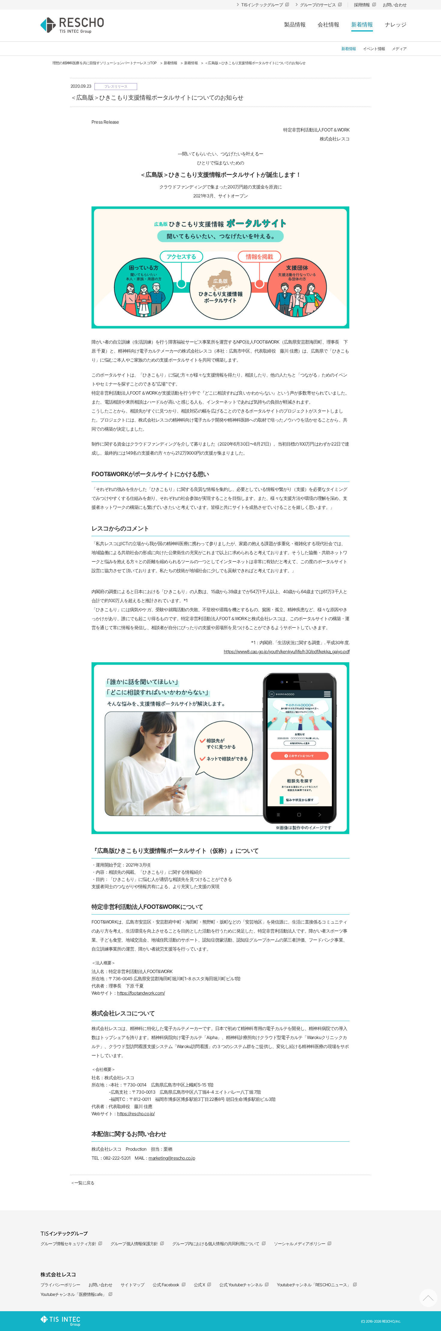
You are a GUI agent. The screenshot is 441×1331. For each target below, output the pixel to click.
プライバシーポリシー (60, 1284)
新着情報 (362, 24)
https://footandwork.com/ (141, 993)
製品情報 (295, 24)
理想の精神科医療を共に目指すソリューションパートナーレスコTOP (104, 63)
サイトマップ (132, 1284)
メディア (399, 49)
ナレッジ (395, 24)
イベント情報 (374, 49)
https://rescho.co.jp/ (135, 1113)
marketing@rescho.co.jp (171, 1158)
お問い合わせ (100, 1284)
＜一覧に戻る (82, 1182)
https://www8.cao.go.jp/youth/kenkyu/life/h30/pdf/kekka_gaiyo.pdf (287, 651)
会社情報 (328, 24)
